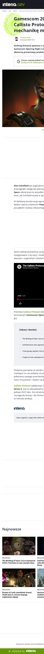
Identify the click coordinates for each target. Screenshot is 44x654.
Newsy (15, 11)
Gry (10, 11)
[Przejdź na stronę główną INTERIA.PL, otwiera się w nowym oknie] (10, 4)
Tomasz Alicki (25, 38)
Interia (4, 11)
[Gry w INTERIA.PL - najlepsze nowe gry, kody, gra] (21, 4)
